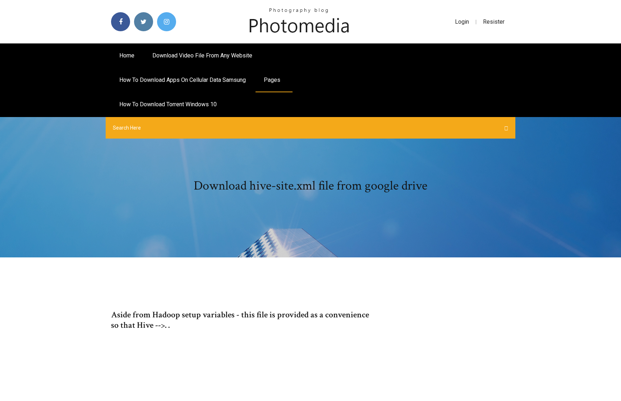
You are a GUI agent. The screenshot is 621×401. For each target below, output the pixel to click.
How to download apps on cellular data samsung (182, 79)
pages (273, 79)
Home (126, 55)
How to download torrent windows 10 (168, 104)
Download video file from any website (202, 55)
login (462, 21)
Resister (494, 21)
